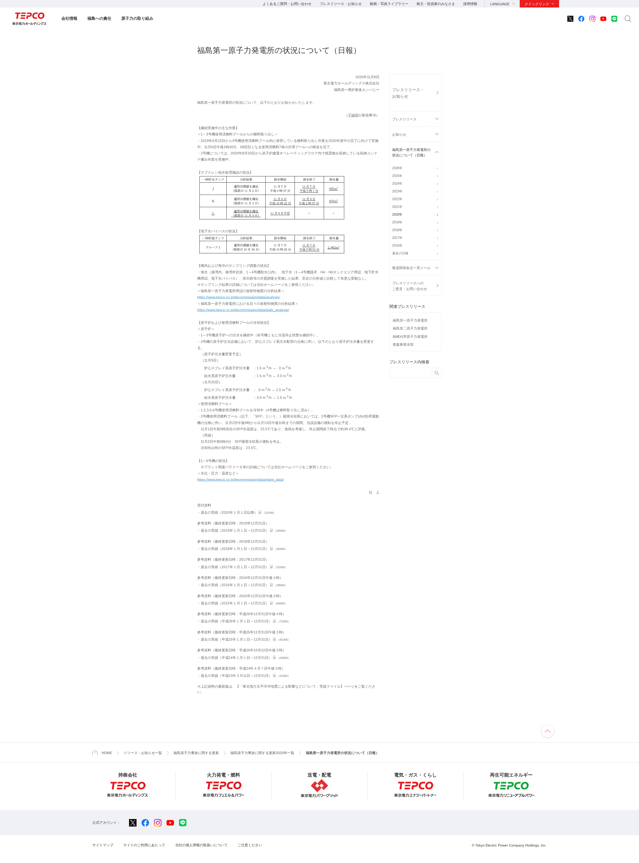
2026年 (397, 168)
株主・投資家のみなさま (436, 4)
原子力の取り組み (137, 18)
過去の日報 (400, 253)
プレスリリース (404, 119)
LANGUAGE (499, 4)
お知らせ (399, 134)
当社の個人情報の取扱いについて (201, 845)
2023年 (397, 191)
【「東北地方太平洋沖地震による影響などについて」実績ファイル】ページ (295, 686)
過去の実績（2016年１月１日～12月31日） (244, 585)
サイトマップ (102, 845)
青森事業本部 (403, 345)
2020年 (397, 214)
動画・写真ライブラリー (389, 4)
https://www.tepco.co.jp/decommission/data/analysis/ (238, 297)
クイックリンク (537, 4)
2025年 (397, 176)
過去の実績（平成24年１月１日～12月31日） (245, 658)
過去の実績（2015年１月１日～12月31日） (244, 603)
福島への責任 (99, 18)
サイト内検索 (628, 18)
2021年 (397, 207)
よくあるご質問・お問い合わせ (287, 4)
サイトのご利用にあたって (144, 845)
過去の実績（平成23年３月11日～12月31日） (245, 676)
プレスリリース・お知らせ (341, 4)
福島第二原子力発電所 (410, 328)
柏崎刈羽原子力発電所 (410, 337)
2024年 (397, 183)
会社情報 (69, 18)
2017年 (397, 238)
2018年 (397, 230)
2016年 (397, 245)
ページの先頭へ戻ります (547, 731)
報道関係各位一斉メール (411, 268)
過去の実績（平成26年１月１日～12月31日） (245, 621)
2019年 (397, 222)
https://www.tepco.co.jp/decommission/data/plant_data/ (240, 479)
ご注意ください (250, 845)
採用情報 (470, 4)
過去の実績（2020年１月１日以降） (238, 512)
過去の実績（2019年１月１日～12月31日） (244, 530)
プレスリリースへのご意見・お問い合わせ (409, 286)
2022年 (397, 199)
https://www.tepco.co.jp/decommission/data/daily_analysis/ (243, 310)
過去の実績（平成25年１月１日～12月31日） (245, 639)
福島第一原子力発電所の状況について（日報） (411, 152)
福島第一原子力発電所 (410, 320)
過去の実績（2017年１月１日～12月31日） (244, 567)
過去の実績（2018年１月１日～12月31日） (244, 549)
